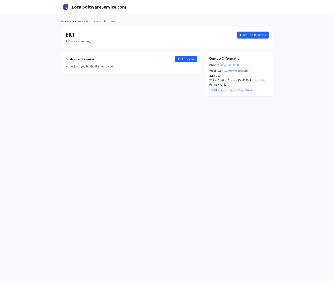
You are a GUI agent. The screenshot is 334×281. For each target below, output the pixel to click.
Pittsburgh (99, 21)
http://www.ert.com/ (235, 71)
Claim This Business (253, 35)
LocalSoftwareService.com (99, 7)
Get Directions (218, 90)
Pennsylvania (80, 21)
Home (64, 21)
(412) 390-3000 (229, 65)
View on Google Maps (241, 90)
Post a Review (186, 59)
